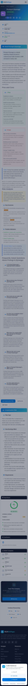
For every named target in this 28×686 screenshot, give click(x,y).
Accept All (14, 679)
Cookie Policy (5, 683)
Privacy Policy (12, 683)
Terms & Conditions (21, 683)
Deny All (15, 672)
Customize (14, 675)
